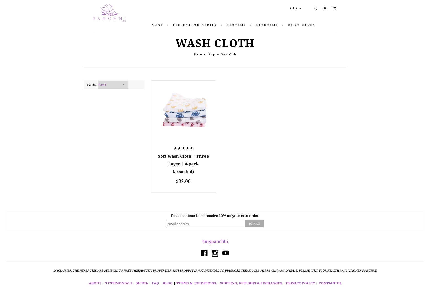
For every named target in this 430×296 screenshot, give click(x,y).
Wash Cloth (228, 54)
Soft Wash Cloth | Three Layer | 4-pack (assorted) (183, 164)
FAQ (155, 283)
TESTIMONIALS (118, 283)
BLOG (168, 283)
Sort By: (92, 84)
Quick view (183, 98)
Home (198, 54)
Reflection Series (195, 25)
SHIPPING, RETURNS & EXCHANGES (251, 283)
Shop (158, 25)
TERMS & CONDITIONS (196, 283)
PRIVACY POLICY (300, 283)
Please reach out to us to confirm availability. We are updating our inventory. (183, 114)
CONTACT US (330, 283)
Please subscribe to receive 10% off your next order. (215, 216)
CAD (294, 8)
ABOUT (95, 283)
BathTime (267, 25)
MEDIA (142, 283)
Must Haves (302, 25)
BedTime (236, 25)
